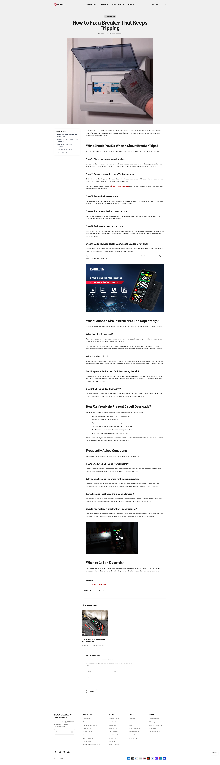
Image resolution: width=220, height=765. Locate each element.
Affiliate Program (154, 731)
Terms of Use (133, 735)
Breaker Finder (87, 728)
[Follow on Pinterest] (64, 752)
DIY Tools (103, 4)
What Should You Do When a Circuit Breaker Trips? (67, 135)
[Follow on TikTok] (73, 752)
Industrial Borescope (115, 718)
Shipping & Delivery (135, 728)
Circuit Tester (87, 735)
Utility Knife (112, 741)
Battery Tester (87, 741)
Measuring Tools (91, 4)
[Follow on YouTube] (68, 752)
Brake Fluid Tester (88, 738)
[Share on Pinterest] (99, 590)
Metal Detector (113, 731)
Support (129, 4)
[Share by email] (104, 590)
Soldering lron (113, 728)
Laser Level (112, 722)
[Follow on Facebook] (55, 752)
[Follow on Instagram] (60, 752)
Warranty (152, 722)
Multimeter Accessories (90, 725)
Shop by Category (117, 4)
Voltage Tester (87, 731)
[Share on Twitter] (95, 590)
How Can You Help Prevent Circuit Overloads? (66, 145)
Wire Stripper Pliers (114, 735)
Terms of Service (127, 663)
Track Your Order (154, 718)
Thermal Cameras (114, 744)
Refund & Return (134, 731)
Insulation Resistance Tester (91, 744)
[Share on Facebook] (90, 590)
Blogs (131, 725)
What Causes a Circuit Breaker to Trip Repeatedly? (67, 140)
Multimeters (86, 718)
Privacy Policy (117, 663)
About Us (132, 718)
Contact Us (132, 722)
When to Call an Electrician (64, 153)
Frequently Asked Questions (65, 149)
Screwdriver (112, 738)
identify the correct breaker (120, 186)
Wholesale (152, 728)
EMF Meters (112, 725)
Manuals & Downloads (155, 725)
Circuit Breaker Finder (110, 16)
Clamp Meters (87, 722)
